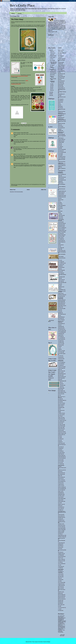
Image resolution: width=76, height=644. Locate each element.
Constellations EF (61, 156)
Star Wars (59, 533)
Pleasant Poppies (61, 455)
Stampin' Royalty (24, 125)
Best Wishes (60, 82)
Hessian (59, 309)
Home (13, 13)
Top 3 (40, 125)
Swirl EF (59, 548)
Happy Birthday (60, 301)
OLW (59, 411)
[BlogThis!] (22, 123)
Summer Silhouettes (61, 540)
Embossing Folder (61, 223)
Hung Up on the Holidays (60, 322)
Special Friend (60, 514)
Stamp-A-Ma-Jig (60, 528)
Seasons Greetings (61, 487)
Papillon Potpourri (61, 433)
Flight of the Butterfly (61, 254)
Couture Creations (61, 165)
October (51, 51)
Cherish (59, 145)
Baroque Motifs (60, 76)
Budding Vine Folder (61, 109)
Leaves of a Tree (61, 350)
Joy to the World (61, 337)
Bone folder (60, 100)
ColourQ (59, 155)
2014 (50, 50)
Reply (15, 136)
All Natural (60, 63)
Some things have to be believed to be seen (62, 512)
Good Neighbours (61, 289)
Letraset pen (60, 357)
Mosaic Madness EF (61, 392)
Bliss (59, 95)
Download (59, 208)
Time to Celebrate (61, 563)
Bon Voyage (60, 99)
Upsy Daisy (60, 576)
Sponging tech (60, 520)
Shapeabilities (60, 494)
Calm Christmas (61, 127)
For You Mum (60, 261)
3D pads (59, 51)
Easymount (60, 218)
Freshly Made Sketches (62, 274)
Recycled (59, 471)
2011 (50, 95)
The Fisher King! (53, 71)
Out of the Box (60, 421)
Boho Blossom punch (62, 96)
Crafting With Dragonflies (60, 172)
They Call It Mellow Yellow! (53, 70)
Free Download (60, 267)
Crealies (59, 175)
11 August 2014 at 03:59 (21, 154)
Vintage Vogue (60, 585)
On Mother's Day (61, 413)
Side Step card (60, 495)
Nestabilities (60, 407)
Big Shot (59, 85)
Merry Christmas (61, 385)
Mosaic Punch (60, 393)
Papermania (60, 430)
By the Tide (60, 126)
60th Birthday (60, 55)
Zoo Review (60, 610)
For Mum (51, 58)
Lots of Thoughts (61, 362)
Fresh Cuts (60, 271)
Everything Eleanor (61, 230)
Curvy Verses (60, 178)
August (51, 54)
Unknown (15, 154)
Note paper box (60, 410)
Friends (59, 278)
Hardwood (33, 124)
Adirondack (60, 62)
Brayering (59, 106)
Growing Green (60, 296)
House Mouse (60, 318)
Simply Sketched (61, 498)
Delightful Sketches (61, 191)
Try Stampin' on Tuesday (61, 572)
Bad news (59, 75)
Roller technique (61, 477)
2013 (50, 92)
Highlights (60, 312)
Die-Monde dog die (61, 196)
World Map (60, 603)
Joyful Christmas (61, 339)
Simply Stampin (61, 501)
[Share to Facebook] (24, 123)
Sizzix (59, 502)
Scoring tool (60, 482)
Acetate (59, 57)
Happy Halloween (61, 302)
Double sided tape (61, 205)
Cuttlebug (59, 181)
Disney (59, 198)
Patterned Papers (61, 434)
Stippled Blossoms (35, 125)
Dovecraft (59, 206)
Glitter (59, 288)
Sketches (59, 505)
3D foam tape (60, 50)
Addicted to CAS (61, 58)
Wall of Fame (60, 586)
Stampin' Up (29, 125)
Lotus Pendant (60, 363)
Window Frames (61, 597)
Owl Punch (60, 423)
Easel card (60, 216)
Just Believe (60, 342)
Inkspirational (60, 327)
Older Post (43, 189)
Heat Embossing (61, 308)
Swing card (60, 547)
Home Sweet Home (61, 314)
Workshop (60, 601)
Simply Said (60, 497)
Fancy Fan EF (60, 236)
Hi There (59, 311)
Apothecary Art (60, 66)
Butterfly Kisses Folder (62, 121)
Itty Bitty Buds (60, 333)
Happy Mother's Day (61, 305)
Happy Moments (61, 304)
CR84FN (59, 166)
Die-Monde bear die (61, 195)
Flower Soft (60, 256)
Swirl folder (60, 552)
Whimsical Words (61, 596)
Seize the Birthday (61, 488)
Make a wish (60, 372)
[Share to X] (23, 123)
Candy (59, 129)
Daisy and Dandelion (61, 184)
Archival (59, 69)
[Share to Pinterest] (26, 123)
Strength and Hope (61, 536)
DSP (59, 212)
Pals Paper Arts (60, 424)
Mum (59, 395)
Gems (59, 285)
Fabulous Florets (61, 234)
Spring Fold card (61, 525)
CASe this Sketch (61, 139)
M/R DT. (59, 369)
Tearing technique (61, 556)
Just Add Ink (60, 340)
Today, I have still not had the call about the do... (53, 63)
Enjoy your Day (60, 229)
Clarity (24, 124)
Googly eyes (60, 293)
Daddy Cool (60, 182)
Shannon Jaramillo (17, 132)
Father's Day (60, 237)
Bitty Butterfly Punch (61, 89)
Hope (59, 315)
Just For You (60, 343)
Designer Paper (60, 192)
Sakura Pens (60, 478)
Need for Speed (60, 404)
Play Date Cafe (60, 452)
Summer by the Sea (61, 538)
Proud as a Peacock (52, 77)
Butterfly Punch (60, 123)
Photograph (60, 448)
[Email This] (21, 123)
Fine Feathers (60, 247)
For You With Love (61, 263)
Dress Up (59, 211)
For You (59, 260)
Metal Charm (60, 386)
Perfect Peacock (61, 443)
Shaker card (60, 491)
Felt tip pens (60, 244)
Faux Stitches (60, 239)
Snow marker (60, 508)
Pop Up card (60, 459)
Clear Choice (60, 150)
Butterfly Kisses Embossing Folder (61, 119)
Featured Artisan (61, 240)
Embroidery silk (61, 226)
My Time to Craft (61, 403)
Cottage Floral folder (61, 159)
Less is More (60, 352)
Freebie (59, 268)
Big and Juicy (60, 83)
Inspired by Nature (61, 330)
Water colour (60, 588)
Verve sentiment (61, 582)
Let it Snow (60, 355)
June (51, 85)
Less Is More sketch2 (61, 353)
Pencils (59, 440)
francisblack (41, 641)
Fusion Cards (60, 281)
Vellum (59, 578)
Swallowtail (60, 544)
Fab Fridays (60, 233)
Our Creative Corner (61, 420)
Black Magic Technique (62, 91)
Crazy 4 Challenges (61, 174)
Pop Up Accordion (61, 458)
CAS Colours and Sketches (61, 132)
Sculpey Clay (60, 484)
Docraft (59, 202)
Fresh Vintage (60, 273)
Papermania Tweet (61, 431)
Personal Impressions (62, 444)
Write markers (60, 604)
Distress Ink (60, 199)
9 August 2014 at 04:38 (24, 132)
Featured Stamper (53, 55)
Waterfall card (60, 591)
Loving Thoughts (61, 368)
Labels (59, 346)
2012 (50, 93)
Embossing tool (61, 224)
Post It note (60, 461)
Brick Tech (60, 107)
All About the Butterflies (52, 81)
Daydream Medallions (61, 186)
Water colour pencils (61, 589)
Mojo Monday (60, 388)
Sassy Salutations (61, 481)
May (51, 87)
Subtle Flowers (52, 57)
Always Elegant (60, 65)
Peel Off (59, 437)
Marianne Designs (61, 376)
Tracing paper (60, 566)
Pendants (59, 441)
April (51, 88)
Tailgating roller (61, 553)
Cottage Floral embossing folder (61, 163)
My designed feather (61, 400)
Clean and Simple (61, 149)
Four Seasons (60, 264)
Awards (20, 13)
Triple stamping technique (60, 570)
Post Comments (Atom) (19, 191)
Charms (59, 143)
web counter (62, 635)
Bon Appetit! (52, 65)
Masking (59, 379)
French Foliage (60, 270)
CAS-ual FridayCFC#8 (61, 135)
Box (58, 103)
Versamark (60, 579)
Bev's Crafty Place (22, 5)
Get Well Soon (60, 286)
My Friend (59, 401)
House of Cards (60, 319)
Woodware (60, 600)
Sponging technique (61, 521)
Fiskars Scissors (61, 250)
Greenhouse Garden (61, 294)
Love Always (60, 365)
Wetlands (59, 593)
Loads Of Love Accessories (60, 360)
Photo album (60, 446)
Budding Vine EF (61, 111)
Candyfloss (60, 130)
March (51, 90)
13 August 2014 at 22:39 (24, 163)
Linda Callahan (16, 139)
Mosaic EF (60, 389)
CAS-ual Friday (60, 134)
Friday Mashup (28, 124)
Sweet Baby (60, 545)
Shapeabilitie (60, 492)
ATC (58, 72)
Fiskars (59, 249)
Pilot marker (60, 451)
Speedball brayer (61, 517)
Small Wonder (60, 507)
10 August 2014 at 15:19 (23, 139)
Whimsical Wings (61, 594)
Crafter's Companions (61, 168)
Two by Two (60, 575)
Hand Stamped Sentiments (60, 298)
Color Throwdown (61, 152)
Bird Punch (60, 86)
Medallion (59, 382)
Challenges (20, 124)
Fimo (59, 246)
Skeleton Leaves (61, 504)
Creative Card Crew (61, 177)
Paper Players (60, 427)
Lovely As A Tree (61, 366)
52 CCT (59, 54)
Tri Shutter (60, 567)
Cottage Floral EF (61, 161)
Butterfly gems (60, 117)
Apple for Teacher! (52, 67)
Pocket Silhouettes (61, 456)
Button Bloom (52, 74)
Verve (42, 125)
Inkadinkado (60, 326)
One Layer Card (60, 414)
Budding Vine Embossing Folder (61, 113)
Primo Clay (60, 462)
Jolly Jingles (60, 336)
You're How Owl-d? (61, 607)
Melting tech (60, 383)
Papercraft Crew (18, 125)
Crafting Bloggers (61, 170)
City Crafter (60, 146)
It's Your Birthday (61, 332)
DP (58, 209)
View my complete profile (52, 31)
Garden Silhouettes (61, 282)
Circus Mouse (52, 60)
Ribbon (59, 475)
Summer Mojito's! (53, 73)
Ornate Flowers (60, 418)
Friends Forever (60, 279)
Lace (59, 347)
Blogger (48, 641)
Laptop (59, 349)
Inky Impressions (61, 329)
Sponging (59, 518)
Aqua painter (16, 124)
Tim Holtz (59, 562)
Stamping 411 (60, 532)
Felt (58, 243)
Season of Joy (60, 485)
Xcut (59, 606)
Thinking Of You (61, 560)
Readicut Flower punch (62, 467)
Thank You (60, 557)
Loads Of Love (60, 358)
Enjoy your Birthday (61, 227)
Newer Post (12, 189)
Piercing (59, 449)
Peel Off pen (60, 438)
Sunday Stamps (60, 542)
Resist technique (61, 472)
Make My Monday (30, 21)
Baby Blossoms (60, 73)
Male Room (60, 375)
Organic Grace (60, 417)
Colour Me (60, 153)
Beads (59, 79)
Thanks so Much (61, 559)
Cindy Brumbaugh (17, 163)
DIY (58, 201)
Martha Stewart (60, 378)
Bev (55, 18)
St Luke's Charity (61, 526)
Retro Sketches (60, 474)
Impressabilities (61, 323)
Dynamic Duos (60, 215)
